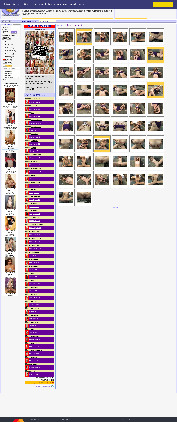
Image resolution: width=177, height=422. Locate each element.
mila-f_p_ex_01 (33, 360)
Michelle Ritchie (36, 350)
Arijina (33, 148)
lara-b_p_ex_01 (34, 311)
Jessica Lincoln (36, 238)
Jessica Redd (35, 245)
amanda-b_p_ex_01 (35, 123)
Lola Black (34, 322)
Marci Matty (35, 336)
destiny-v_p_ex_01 (35, 172)
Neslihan (34, 364)
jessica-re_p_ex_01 (35, 248)
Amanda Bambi (36, 120)
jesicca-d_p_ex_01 (35, 228)
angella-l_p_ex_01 (34, 130)
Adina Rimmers (36, 106)
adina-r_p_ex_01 (34, 109)
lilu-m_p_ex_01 (33, 318)
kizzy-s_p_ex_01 (34, 297)
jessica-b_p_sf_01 (34, 234)
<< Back (60, 25)
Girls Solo (8, 51)
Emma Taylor (35, 196)
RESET (5, 79)
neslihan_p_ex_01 (34, 367)
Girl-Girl (7, 48)
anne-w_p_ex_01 (34, 144)
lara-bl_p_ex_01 (34, 304)
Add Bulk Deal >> (43, 386)
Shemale (8, 57)
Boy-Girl (7, 45)
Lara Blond (35, 308)
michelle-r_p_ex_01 (35, 353)
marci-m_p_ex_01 (34, 339)
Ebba (33, 175)
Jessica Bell (35, 231)
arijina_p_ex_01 (34, 151)
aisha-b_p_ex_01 (34, 116)
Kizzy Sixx (34, 294)
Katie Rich (34, 266)
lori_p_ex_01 (33, 332)
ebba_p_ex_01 (33, 179)
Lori (32, 329)
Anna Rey (34, 134)
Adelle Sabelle (36, 99)
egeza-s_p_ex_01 (34, 186)
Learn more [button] (81, 4)
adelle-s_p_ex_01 (34, 102)
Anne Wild (34, 141)
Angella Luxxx (36, 127)
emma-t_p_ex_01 (34, 200)
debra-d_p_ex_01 (34, 165)
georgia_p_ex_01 (34, 214)
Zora (32, 113)
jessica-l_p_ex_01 (34, 241)
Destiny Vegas (36, 168)
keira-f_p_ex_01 (34, 290)
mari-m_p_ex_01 (34, 346)
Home (7, 42)
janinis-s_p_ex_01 (34, 221)
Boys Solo (8, 54)
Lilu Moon (34, 315)
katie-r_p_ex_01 (34, 269)
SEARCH (8, 65)
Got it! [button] (163, 4)
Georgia (34, 210)
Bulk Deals (8, 59)
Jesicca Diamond (37, 224)
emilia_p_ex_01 (34, 193)
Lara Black (34, 301)
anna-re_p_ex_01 (34, 137)
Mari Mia (34, 343)
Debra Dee (34, 161)
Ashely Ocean (36, 154)
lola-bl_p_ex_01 (34, 325)
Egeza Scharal (36, 182)
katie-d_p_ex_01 (34, 262)
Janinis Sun (35, 217)
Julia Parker (35, 252)
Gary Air (34, 203)
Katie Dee (34, 259)
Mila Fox (34, 357)
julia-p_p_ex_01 (34, 255)
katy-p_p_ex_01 (34, 276)
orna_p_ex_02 (33, 374)
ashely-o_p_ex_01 (35, 158)
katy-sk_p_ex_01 (34, 283)
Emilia (33, 189)
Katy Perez (35, 273)
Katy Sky (34, 280)
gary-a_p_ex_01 (34, 207)
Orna (33, 371)
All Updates (8, 62)
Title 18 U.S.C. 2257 (39, 29)
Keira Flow (35, 287)
